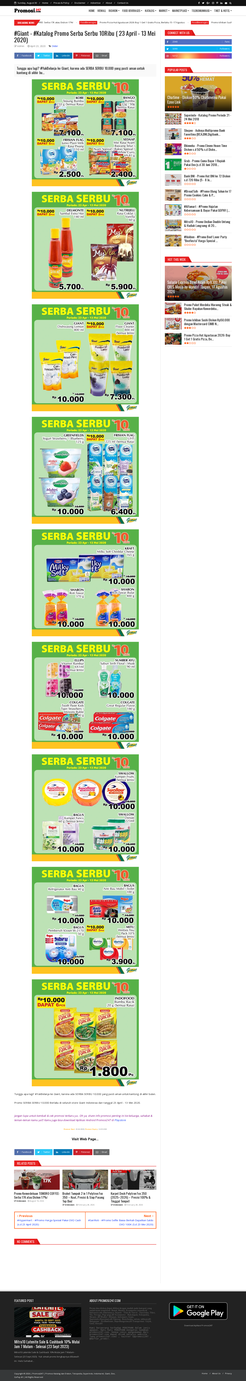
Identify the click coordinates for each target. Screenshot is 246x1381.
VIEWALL (101, 11)
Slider (55, 46)
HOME (92, 11)
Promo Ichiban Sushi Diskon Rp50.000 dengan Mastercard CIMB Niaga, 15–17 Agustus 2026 (172, 22)
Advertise (96, 2)
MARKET (163, 11)
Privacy (228, 1373)
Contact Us (123, 2)
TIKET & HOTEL (222, 11)
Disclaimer (79, 2)
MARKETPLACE (179, 11)
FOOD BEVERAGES (131, 11)
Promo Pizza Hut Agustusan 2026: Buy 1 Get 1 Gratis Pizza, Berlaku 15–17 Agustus (56, 22)
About (109, 2)
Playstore (120, 1120)
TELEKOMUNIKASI (201, 11)
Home (45, 2)
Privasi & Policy (61, 2)
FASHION (113, 11)
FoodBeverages (114, 22)
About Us (216, 1373)
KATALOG (149, 11)
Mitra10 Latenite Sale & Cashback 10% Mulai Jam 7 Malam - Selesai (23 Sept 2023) (47, 1344)
